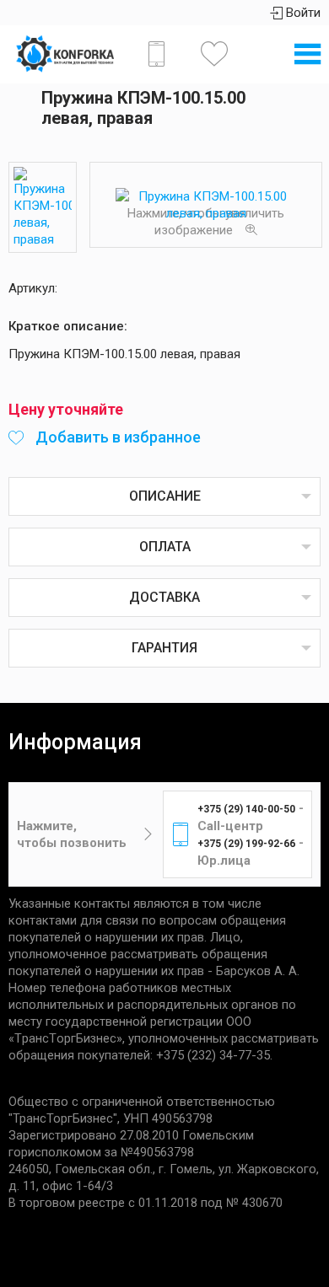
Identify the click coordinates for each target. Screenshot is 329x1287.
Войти (302, 12)
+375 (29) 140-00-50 (246, 809)
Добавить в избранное (116, 437)
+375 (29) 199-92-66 (246, 844)
